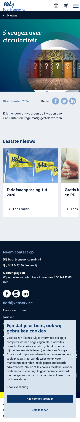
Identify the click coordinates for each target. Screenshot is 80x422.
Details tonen (40, 410)
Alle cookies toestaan (40, 398)
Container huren (14, 310)
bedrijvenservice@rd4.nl (24, 259)
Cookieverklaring (17, 387)
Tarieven (9, 317)
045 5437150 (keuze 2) (22, 265)
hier (11, 113)
